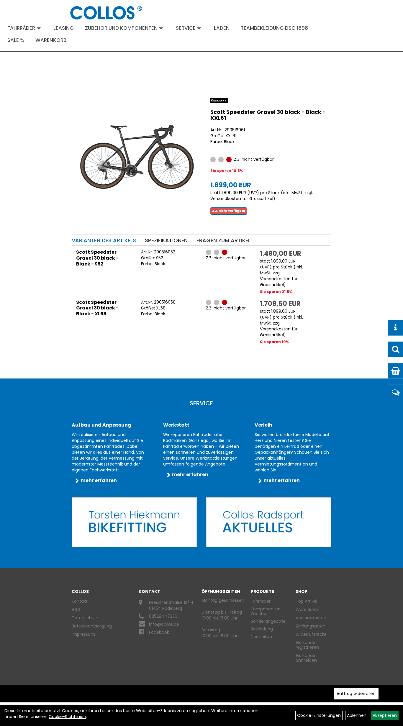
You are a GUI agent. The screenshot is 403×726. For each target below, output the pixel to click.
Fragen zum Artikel (223, 240)
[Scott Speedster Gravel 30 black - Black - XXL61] (137, 157)
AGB (76, 609)
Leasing (63, 28)
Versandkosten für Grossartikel (241, 198)
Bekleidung (262, 629)
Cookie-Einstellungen (319, 715)
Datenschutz (85, 618)
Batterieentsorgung (92, 626)
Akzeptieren (385, 715)
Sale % (15, 40)
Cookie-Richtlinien (67, 717)
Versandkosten (311, 618)
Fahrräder (21, 28)
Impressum (83, 634)
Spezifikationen (166, 240)
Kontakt (80, 601)
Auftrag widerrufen (356, 693)
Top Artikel (306, 601)
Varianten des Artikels (104, 240)
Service (186, 28)
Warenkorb (51, 40)
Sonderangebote (268, 621)
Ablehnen (356, 715)
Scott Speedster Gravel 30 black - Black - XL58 (97, 308)
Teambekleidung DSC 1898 (274, 28)
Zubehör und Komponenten (121, 28)
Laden (222, 28)
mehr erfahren (99, 480)
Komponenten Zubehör (266, 611)
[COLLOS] (106, 12)
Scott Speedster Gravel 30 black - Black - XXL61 (268, 115)
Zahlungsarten (310, 626)
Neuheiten (261, 637)
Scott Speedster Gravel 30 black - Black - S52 (97, 258)
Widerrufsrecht (311, 634)
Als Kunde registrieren (307, 645)
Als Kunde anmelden (306, 658)
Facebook (159, 632)
